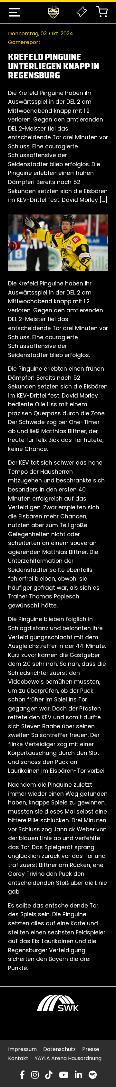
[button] (14, 12)
